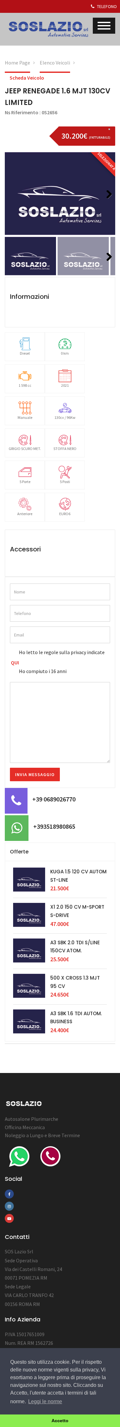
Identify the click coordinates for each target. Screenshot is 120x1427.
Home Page (17, 62)
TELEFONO (106, 6)
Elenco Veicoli (55, 62)
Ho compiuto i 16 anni (43, 671)
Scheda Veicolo (27, 77)
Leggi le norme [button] (45, 1401)
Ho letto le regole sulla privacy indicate (62, 652)
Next (106, 202)
